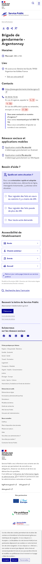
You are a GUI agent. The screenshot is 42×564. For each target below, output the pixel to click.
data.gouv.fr (6, 489)
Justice (4, 373)
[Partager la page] (12, 28)
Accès (9, 243)
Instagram (22, 336)
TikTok (10, 336)
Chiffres (4, 422)
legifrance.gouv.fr (8, 485)
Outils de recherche (8, 406)
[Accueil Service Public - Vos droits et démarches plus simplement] (16, 16)
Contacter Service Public (9, 443)
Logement (5, 363)
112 (10, 103)
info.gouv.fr (23, 485)
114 (26, 109)
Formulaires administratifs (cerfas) (12, 396)
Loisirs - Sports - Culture (9, 380)
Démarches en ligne (8, 392)
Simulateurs (5, 399)
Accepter (6, 560)
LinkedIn (16, 336)
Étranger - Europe (7, 377)
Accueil (10, 266)
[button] (16, 28)
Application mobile (18, 147)
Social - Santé (6, 356)
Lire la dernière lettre (8, 316)
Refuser (14, 560)
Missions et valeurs (7, 429)
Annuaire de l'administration (10, 413)
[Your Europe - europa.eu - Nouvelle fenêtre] (21, 501)
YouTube (28, 336)
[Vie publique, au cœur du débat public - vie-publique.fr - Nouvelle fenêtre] (21, 513)
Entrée (9, 258)
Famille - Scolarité (7, 352)
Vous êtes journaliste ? (8, 439)
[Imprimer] (8, 28)
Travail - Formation (7, 359)
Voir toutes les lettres (8, 319)
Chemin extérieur (14, 251)
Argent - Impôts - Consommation (12, 370)
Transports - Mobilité (8, 366)
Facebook (4, 336)
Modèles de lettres (7, 403)
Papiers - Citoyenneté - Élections (12, 349)
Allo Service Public (7, 410)
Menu (39, 4)
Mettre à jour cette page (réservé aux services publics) (21, 275)
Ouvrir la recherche (33, 3)
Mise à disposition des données (11, 425)
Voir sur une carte (14, 76)
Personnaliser (24, 560)
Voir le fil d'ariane (7, 22)
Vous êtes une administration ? (11, 436)
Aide (3, 432)
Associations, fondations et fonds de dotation (16, 384)
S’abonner (7, 311)
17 (33, 100)
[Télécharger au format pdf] (4, 28)
